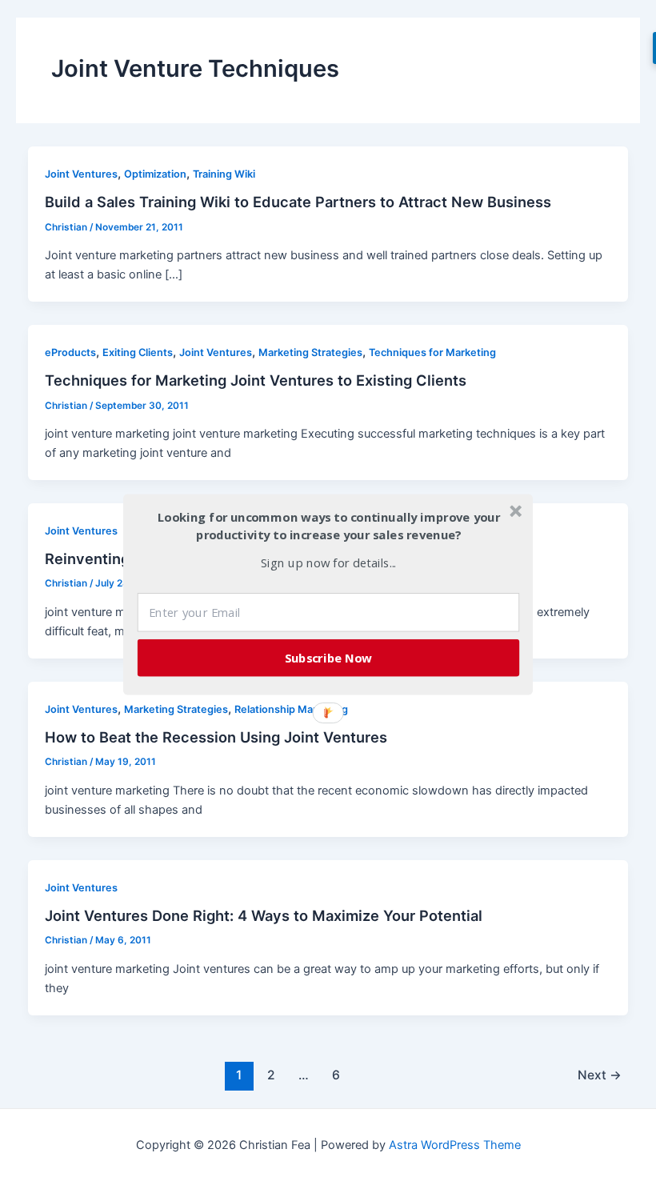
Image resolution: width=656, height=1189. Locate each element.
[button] (328, 526)
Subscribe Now (329, 658)
